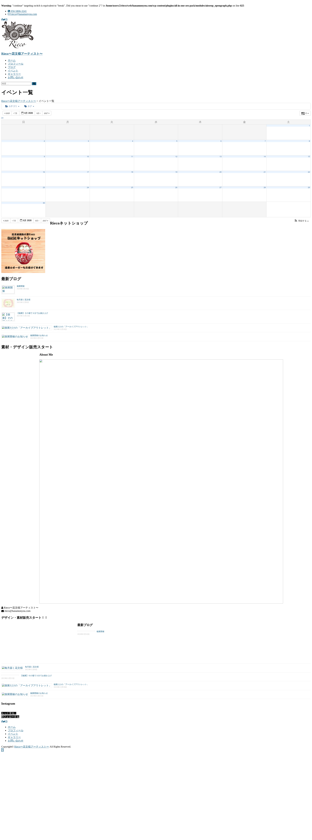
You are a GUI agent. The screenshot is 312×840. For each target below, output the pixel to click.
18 (132, 172)
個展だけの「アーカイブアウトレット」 (71, 327)
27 (220, 187)
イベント (13, 70)
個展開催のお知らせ (39, 335)
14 (265, 156)
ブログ (12, 67)
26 (176, 187)
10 (88, 156)
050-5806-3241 (18, 11)
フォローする (11, 716)
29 (309, 187)
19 (176, 172)
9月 (38, 113)
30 (44, 203)
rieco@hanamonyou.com (23, 14)
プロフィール (15, 63)
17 (88, 172)
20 (220, 172)
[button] (301, 220)
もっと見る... (8, 713)
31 (2, 117)
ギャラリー (14, 74)
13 (220, 156)
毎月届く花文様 (23, 300)
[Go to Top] (2, 750)
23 (44, 187)
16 (44, 172)
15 (309, 156)
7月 (16, 113)
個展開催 (21, 286)
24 (88, 187)
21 (265, 172)
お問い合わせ (15, 77)
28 (265, 187)
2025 (7, 113)
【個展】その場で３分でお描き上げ (32, 313)
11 (132, 156)
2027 (46, 113)
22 (309, 172)
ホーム (12, 60)
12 (176, 156)
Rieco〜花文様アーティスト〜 (22, 53)
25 (132, 187)
